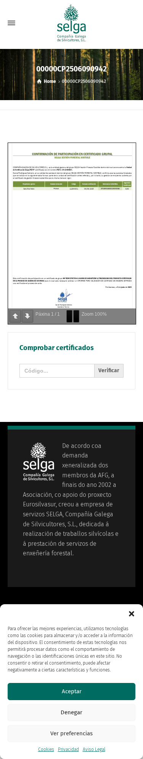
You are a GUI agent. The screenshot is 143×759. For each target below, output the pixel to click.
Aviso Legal (94, 749)
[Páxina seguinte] (27, 316)
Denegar (71, 712)
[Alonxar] (69, 316)
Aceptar (72, 691)
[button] (131, 614)
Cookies (46, 749)
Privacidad (68, 749)
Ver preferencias (71, 733)
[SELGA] (71, 23)
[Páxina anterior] (15, 316)
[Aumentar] (76, 316)
